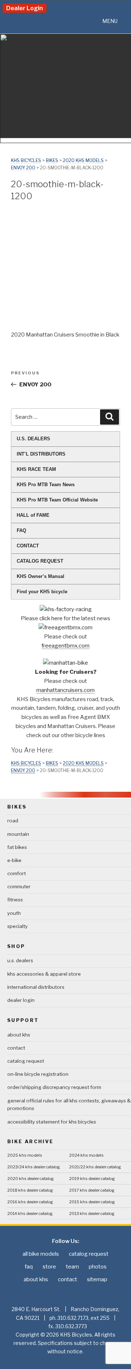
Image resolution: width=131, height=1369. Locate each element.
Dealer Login (24, 8)
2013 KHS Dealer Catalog (92, 1213)
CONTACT (28, 545)
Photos (98, 1266)
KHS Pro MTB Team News (46, 484)
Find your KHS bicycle (42, 591)
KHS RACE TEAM (36, 469)
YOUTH (14, 913)
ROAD (12, 820)
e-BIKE (14, 860)
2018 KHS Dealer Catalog (30, 1190)
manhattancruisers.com (65, 690)
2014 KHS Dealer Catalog (30, 1213)
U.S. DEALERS (33, 438)
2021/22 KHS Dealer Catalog (95, 1166)
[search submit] (109, 417)
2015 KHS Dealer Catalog (92, 1201)
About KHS (18, 1035)
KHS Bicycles (26, 160)
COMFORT (16, 873)
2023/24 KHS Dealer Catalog (33, 1166)
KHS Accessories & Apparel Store (44, 974)
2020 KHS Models (83, 160)
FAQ (21, 530)
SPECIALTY (17, 926)
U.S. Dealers (20, 960)
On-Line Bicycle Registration (37, 1074)
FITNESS (15, 899)
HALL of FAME (33, 515)
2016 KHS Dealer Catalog (30, 1201)
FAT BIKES (17, 847)
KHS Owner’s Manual (40, 576)
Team (72, 1266)
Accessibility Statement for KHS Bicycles (51, 1122)
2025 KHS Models (24, 1155)
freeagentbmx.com (65, 645)
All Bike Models (41, 1254)
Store (49, 1266)
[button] (110, 21)
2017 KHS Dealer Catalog (92, 1190)
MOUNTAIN (18, 834)
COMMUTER (19, 886)
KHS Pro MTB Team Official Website (57, 500)
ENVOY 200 (23, 167)
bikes (52, 160)
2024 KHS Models (86, 1155)
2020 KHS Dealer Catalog (30, 1178)
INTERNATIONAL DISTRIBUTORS (35, 987)
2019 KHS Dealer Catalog (92, 1178)
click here (51, 618)
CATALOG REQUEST (40, 561)
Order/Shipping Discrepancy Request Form (54, 1087)
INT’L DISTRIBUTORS (41, 454)
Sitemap (97, 1279)
